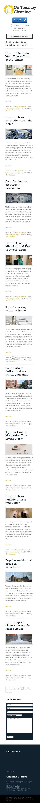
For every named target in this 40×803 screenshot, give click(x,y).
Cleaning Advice (12, 109)
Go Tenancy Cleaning (24, 797)
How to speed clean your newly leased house (17, 625)
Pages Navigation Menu (20, 36)
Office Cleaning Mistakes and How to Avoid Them (18, 246)
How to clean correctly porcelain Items (18, 120)
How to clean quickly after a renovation (15, 499)
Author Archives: (16, 42)
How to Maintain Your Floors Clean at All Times (18, 56)
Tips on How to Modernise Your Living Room (16, 435)
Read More (8, 101)
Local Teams (10, 771)
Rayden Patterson (16, 45)
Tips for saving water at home (16, 309)
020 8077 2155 (21, 25)
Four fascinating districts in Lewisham (16, 185)
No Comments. (11, 111)
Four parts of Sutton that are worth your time (16, 371)
